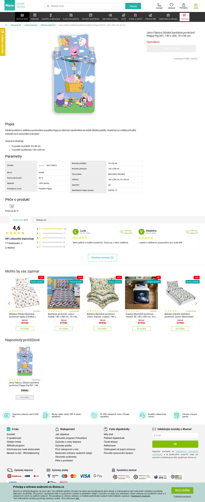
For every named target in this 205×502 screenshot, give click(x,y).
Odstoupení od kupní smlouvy (119, 449)
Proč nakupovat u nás (66, 449)
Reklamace (110, 445)
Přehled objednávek (114, 438)
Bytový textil (16, 25)
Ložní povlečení (30, 25)
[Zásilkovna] (14, 476)
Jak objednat (62, 434)
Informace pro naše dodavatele (23, 449)
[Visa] (85, 476)
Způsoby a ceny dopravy (68, 442)
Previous (9, 303)
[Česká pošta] (27, 476)
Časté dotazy (111, 442)
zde (77, 498)
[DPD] (37, 476)
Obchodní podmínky (66, 457)
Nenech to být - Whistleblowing (23, 453)
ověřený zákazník (128, 231)
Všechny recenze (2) (102, 257)
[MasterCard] (73, 476)
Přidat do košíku (171, 48)
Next (196, 303)
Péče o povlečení (64, 460)
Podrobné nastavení (182, 496)
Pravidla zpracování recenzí (118, 453)
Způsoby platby (63, 445)
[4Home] (7, 25)
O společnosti (14, 438)
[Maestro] (64, 476)
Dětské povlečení (48, 25)
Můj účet (108, 434)
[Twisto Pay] (53, 476)
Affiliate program (15, 445)
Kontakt (11, 434)
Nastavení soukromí (140, 496)
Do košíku (24, 329)
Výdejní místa (14, 442)
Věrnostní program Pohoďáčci (71, 438)
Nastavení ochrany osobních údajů (73, 453)
